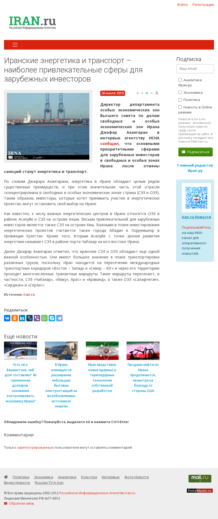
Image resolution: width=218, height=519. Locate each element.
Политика (191, 99)
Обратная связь (21, 503)
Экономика (193, 92)
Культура (89, 477)
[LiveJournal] (29, 318)
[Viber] (37, 318)
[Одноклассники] (14, 318)
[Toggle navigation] (15, 44)
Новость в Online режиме (195, 110)
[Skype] (52, 318)
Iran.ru (29, 294)
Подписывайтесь (196, 227)
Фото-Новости (136, 477)
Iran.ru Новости (196, 216)
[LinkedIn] (22, 318)
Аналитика (67, 477)
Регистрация (203, 4)
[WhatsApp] (44, 318)
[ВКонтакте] (7, 318)
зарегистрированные (35, 447)
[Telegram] (59, 318)
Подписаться (197, 151)
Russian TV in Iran (49, 482)
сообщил (109, 143)
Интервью (111, 477)
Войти (182, 4)
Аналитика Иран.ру (190, 83)
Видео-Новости (17, 482)
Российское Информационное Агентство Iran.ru (97, 493)
